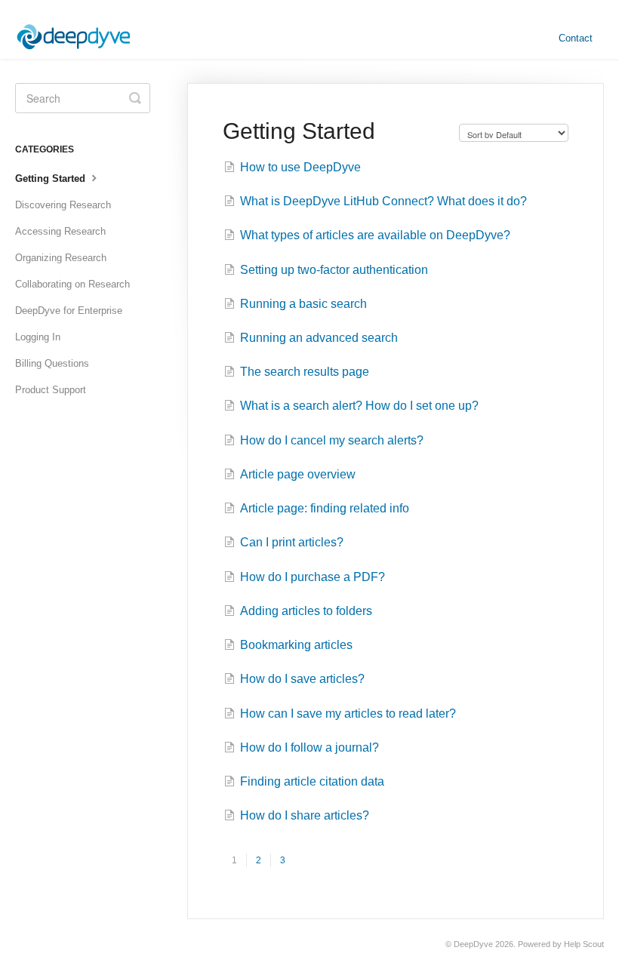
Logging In (37, 337)
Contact (576, 38)
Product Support (50, 389)
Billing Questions (52, 363)
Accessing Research (60, 231)
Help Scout (584, 944)
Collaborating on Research (72, 284)
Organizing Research (60, 257)
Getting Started (51, 178)
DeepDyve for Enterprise (68, 310)
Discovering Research (63, 205)
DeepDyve (473, 944)
